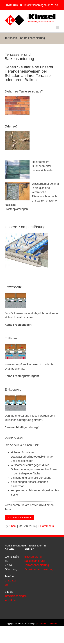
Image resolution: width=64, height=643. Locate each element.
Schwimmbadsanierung (38, 569)
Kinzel (12, 526)
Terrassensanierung (36, 565)
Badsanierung (33, 556)
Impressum (41, 624)
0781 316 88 (14, 5)
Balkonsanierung (34, 560)
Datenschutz (53, 624)
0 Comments (46, 526)
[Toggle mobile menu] (57, 27)
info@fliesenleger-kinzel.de (41, 5)
